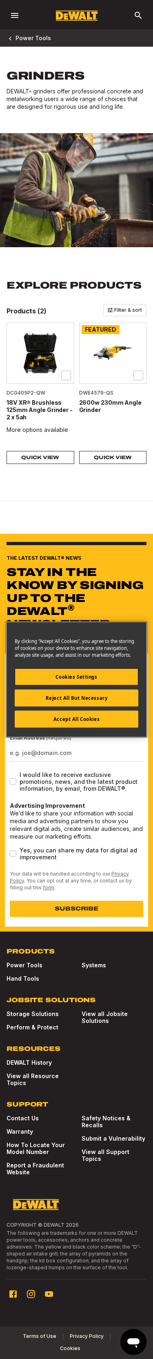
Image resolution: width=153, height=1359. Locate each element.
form (48, 887)
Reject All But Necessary (77, 698)
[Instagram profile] (31, 1294)
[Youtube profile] (48, 1294)
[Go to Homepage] (77, 15)
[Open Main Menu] (15, 15)
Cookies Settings (76, 677)
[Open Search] (138, 15)
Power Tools (33, 38)
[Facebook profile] (13, 1294)
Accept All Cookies (76, 719)
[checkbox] (66, 375)
